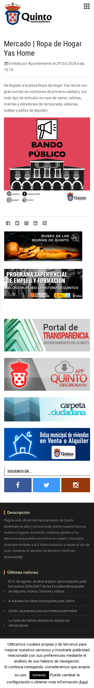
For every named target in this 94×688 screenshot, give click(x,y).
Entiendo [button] (39, 675)
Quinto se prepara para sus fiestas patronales (42, 611)
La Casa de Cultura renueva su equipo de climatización (38, 622)
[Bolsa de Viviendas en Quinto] (47, 444)
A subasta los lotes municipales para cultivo (41, 601)
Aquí (83, 682)
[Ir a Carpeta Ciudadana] (47, 409)
